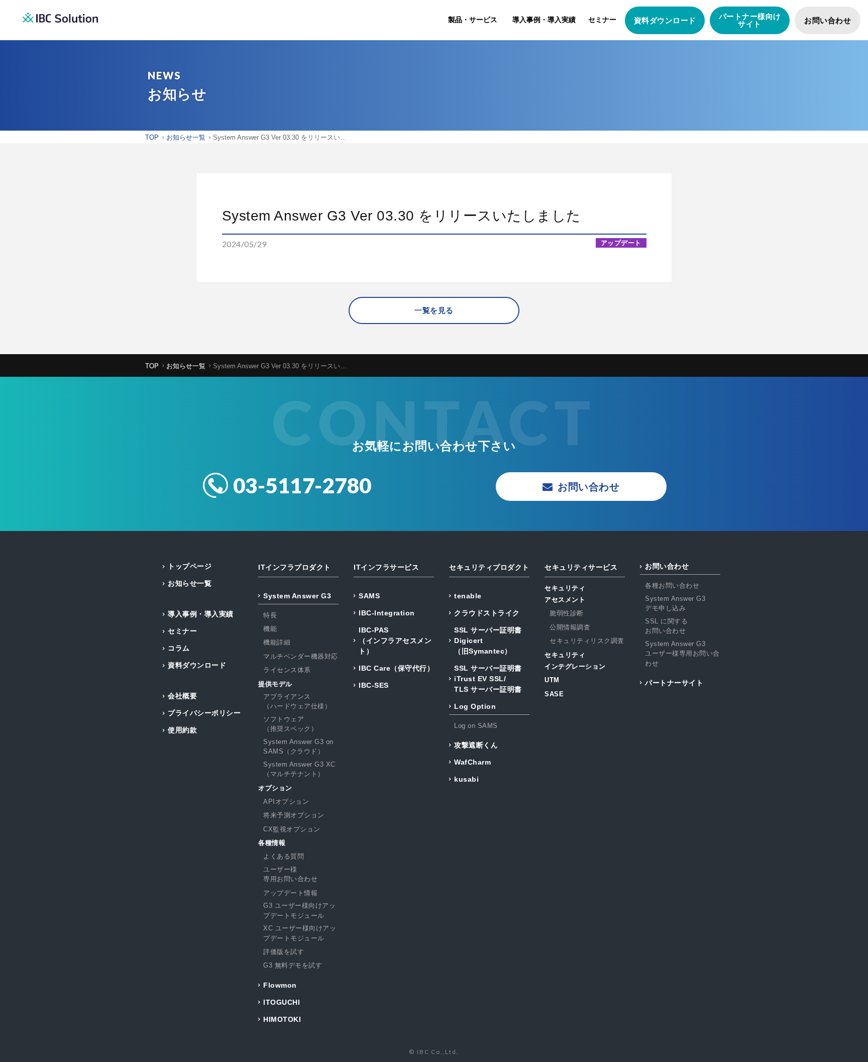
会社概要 (182, 696)
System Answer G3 (297, 596)
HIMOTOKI (282, 1019)
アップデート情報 (290, 893)
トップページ (189, 566)
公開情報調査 (570, 627)
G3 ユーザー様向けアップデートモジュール (299, 910)
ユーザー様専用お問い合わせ (290, 874)
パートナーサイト (674, 683)
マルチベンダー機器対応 (300, 656)
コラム (179, 648)
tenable (468, 596)
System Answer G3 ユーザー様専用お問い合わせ (682, 653)
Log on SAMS (476, 725)
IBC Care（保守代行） (396, 668)
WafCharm (472, 762)
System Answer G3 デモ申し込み (675, 603)
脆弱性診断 (567, 613)
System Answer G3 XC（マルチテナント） (299, 769)
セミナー (602, 20)
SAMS (369, 596)
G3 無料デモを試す (292, 965)
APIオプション (286, 801)
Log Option (475, 706)
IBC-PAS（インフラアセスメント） (395, 640)
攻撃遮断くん (476, 745)
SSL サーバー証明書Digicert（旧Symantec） (488, 640)
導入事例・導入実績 (544, 20)
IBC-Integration (387, 613)
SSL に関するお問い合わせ (666, 626)
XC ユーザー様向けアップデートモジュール (299, 933)
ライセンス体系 (287, 670)
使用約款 (182, 730)
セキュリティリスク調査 (587, 641)
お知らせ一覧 (189, 583)
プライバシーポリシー (204, 713)
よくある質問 (283, 856)
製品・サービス (472, 20)
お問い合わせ (827, 20)
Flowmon (280, 985)
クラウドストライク (487, 613)
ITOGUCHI (281, 1002)
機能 (270, 628)
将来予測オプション (293, 815)
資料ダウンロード (665, 20)
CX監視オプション (291, 829)
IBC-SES (374, 685)
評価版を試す (283, 951)
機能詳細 (276, 642)
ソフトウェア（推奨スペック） (290, 724)
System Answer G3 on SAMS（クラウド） (298, 747)
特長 (270, 615)
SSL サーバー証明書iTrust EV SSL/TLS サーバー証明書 (488, 678)
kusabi (466, 779)
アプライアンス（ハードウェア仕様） (297, 701)
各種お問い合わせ (672, 585)
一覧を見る (434, 310)
